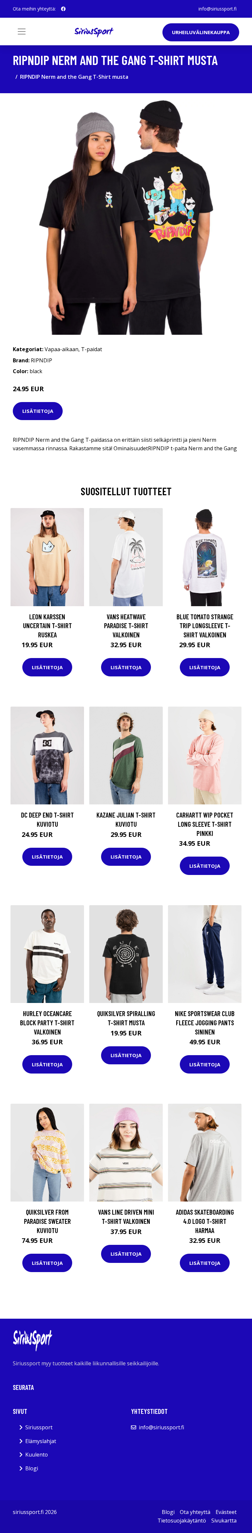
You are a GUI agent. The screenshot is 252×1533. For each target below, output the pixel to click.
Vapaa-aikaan (61, 349)
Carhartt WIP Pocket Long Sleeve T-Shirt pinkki (204, 824)
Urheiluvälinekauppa (201, 32)
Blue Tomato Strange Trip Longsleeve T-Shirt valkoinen (205, 625)
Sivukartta (224, 1520)
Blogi (31, 1468)
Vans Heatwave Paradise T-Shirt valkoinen (126, 625)
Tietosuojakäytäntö (182, 1520)
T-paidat (91, 349)
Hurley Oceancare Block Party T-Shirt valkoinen (47, 1022)
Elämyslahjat (40, 1441)
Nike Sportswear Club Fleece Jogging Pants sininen (205, 1022)
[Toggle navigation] (22, 31)
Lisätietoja (37, 411)
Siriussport (38, 1427)
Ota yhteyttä (195, 1512)
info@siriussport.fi (218, 9)
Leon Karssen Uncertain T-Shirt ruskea (47, 625)
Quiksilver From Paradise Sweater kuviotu (47, 1221)
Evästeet (226, 1512)
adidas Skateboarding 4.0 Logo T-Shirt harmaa (205, 1221)
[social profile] (63, 9)
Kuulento (36, 1454)
